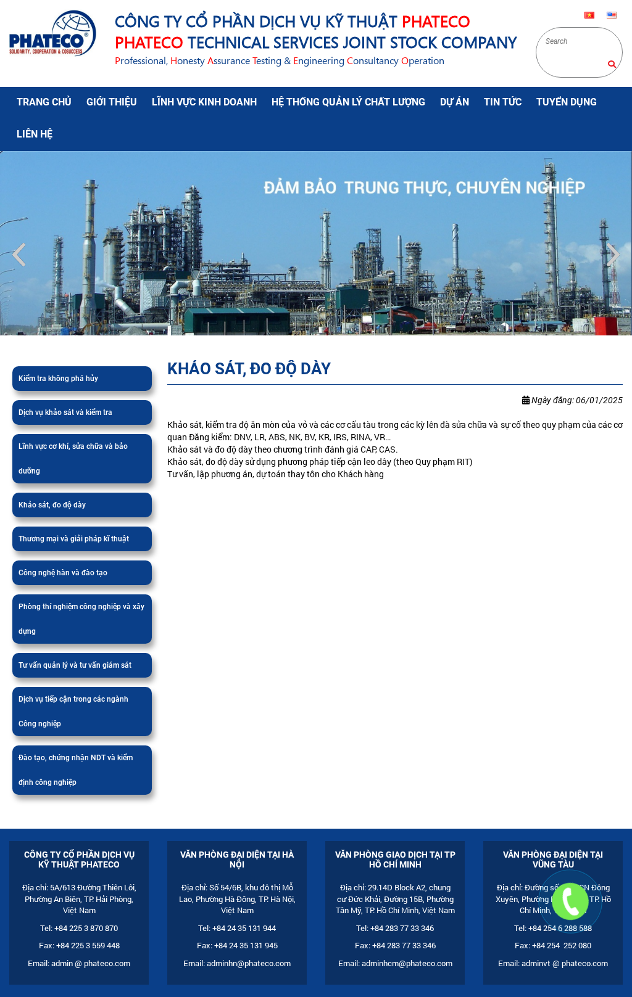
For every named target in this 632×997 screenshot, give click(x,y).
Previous (18, 262)
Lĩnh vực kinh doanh (204, 102)
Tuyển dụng (566, 102)
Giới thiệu (111, 102)
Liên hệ (34, 134)
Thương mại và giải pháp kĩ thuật (74, 555)
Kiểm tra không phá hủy (58, 394)
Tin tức (503, 102)
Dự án (454, 102)
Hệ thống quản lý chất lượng (348, 102)
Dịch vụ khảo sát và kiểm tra (65, 428)
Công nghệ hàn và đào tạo (63, 589)
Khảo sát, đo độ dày (52, 521)
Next (613, 262)
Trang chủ (44, 102)
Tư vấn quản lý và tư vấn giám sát (75, 681)
